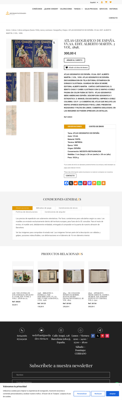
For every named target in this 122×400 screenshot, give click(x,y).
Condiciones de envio (68, 208)
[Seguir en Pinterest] (102, 336)
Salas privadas (91, 9)
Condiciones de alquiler (55, 212)
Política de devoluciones (27, 212)
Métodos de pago (44, 208)
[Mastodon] (89, 183)
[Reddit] (76, 183)
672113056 (22, 338)
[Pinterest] (85, 183)
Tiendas (77, 9)
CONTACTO (70, 176)
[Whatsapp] (99, 183)
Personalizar (82, 394)
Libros (14, 30)
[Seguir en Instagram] (107, 336)
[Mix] (94, 183)
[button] (54, 43)
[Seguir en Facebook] (93, 336)
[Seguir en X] (98, 336)
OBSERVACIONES (75, 126)
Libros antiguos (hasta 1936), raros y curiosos (35, 30)
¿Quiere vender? (51, 9)
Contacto (113, 18)
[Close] (119, 385)
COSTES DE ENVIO (96, 126)
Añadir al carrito (74, 60)
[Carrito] (106, 2)
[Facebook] (66, 183)
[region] (61, 391)
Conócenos (37, 9)
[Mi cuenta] (102, 2)
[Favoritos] (111, 2)
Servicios (103, 9)
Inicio (8, 30)
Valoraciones (66, 9)
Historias (113, 9)
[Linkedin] (80, 183)
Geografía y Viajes (60, 30)
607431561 (22, 335)
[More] (103, 183)
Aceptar (113, 394)
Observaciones (22, 208)
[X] (71, 183)
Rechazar (98, 394)
